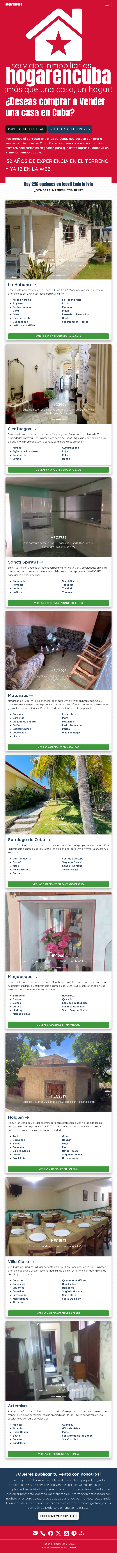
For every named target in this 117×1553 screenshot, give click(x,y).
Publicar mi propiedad (26, 129)
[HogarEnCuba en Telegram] (74, 1533)
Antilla (16, 1136)
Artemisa (17, 1405)
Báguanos (19, 1139)
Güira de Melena (71, 1428)
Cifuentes (18, 1287)
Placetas (18, 1302)
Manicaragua (20, 1298)
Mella (16, 865)
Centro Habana (22, 307)
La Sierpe (18, 592)
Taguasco (68, 584)
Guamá (17, 862)
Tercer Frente (70, 869)
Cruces (17, 458)
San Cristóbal (70, 1439)
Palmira (66, 455)
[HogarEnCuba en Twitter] (58, 1533)
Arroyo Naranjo (22, 299)
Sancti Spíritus (70, 581)
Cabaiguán (19, 581)
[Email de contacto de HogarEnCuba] (35, 1533)
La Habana (19, 284)
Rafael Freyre (70, 1150)
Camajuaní (19, 1284)
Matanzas (18, 695)
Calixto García (21, 1150)
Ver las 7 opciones (58, 603)
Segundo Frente (71, 862)
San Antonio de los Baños (77, 1435)
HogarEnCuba (13, 4)
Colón (16, 725)
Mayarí (66, 1143)
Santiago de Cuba (26, 839)
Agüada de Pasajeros (25, 451)
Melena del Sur (21, 1013)
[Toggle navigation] (107, 4)
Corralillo (18, 1291)
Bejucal (17, 999)
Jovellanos (19, 732)
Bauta (16, 1435)
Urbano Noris (70, 1158)
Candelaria (19, 1442)
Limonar (18, 736)
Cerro (16, 310)
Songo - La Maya (72, 865)
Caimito (17, 1439)
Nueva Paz (68, 995)
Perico (66, 728)
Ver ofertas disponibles (70, 129)
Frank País (19, 1158)
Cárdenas (18, 717)
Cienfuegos (19, 428)
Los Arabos (69, 714)
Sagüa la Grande (72, 1291)
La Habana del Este (24, 325)
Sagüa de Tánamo (72, 1154)
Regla (65, 318)
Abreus (17, 447)
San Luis (17, 873)
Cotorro (18, 314)
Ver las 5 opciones (59, 884)
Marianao (67, 307)
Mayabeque (20, 976)
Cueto (16, 1154)
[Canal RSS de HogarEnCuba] (66, 1533)
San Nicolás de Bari (73, 1006)
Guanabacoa (20, 321)
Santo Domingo (71, 1298)
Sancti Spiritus (23, 562)
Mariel (65, 1432)
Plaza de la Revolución (75, 314)
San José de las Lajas (74, 1002)
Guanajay (67, 1424)
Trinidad (67, 588)
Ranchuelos (69, 1284)
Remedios (68, 1287)
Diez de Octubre (22, 318)
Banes (16, 1143)
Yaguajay (67, 592)
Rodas (66, 458)
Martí (65, 717)
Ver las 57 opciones (58, 469)
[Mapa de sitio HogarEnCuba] (81, 1533)
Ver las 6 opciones (58, 747)
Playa (65, 310)
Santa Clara (69, 1295)
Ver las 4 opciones (58, 1169)
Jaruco (17, 1006)
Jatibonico (19, 588)
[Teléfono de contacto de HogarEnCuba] (43, 1533)
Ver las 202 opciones (58, 336)
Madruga (18, 1010)
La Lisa (66, 303)
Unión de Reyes (71, 732)
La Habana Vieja (71, 299)
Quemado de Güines (74, 1280)
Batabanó (19, 995)
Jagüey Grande (22, 728)
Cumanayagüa (70, 447)
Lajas (65, 451)
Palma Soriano (21, 869)
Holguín (16, 1117)
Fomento (18, 584)
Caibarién (18, 1280)
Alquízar (17, 1424)
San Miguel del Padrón (75, 321)
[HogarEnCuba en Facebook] (50, 1533)
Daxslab (72, 1547)
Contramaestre (22, 858)
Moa (64, 1147)
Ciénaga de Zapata (24, 721)
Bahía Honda (20, 1432)
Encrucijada (20, 1295)
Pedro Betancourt (73, 725)
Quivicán (67, 999)
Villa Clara (18, 1261)
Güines (17, 1002)
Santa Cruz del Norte (74, 1010)
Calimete (18, 714)
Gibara (66, 1136)
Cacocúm (18, 1147)
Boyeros (18, 303)
